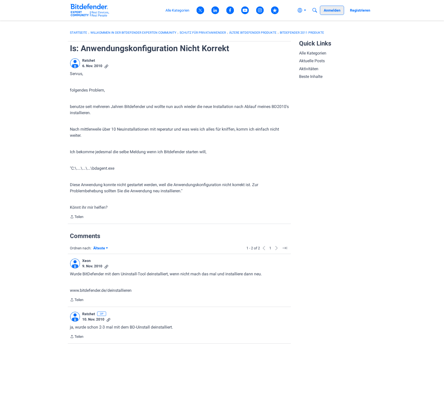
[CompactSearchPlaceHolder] (314, 10)
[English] (90, 10)
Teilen (77, 217)
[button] (75, 63)
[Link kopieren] (106, 66)
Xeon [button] (86, 261)
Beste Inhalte (310, 76)
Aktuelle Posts (312, 60)
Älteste (100, 248)
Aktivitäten (308, 68)
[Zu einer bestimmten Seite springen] (285, 248)
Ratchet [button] (88, 60)
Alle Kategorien (312, 53)
